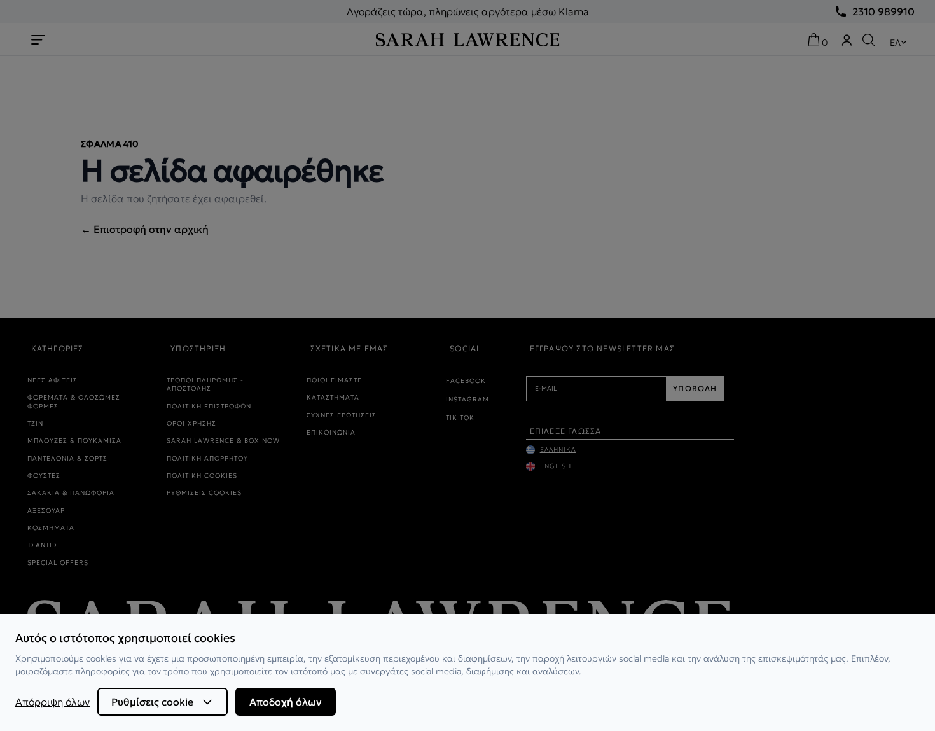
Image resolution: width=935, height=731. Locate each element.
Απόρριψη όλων (52, 701)
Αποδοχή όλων (285, 701)
